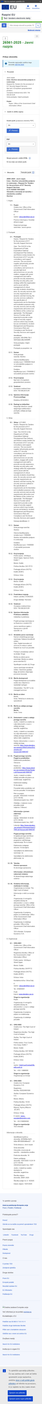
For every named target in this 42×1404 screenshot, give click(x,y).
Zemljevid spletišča (9, 1268)
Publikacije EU (7, 1294)
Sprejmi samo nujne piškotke (20, 1399)
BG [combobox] (9, 144)
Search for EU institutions (11, 1344)
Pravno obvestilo (8, 1245)
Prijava (28, 8)
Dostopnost (6, 1253)
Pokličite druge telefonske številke (14, 1325)
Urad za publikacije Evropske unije (15, 1205)
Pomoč (5, 1220)
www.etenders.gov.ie (26, 994)
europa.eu (27, 1312)
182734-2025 (19, 64)
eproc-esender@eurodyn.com (22, 1117)
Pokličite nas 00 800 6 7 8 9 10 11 (14, 1321)
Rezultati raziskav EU (10, 1286)
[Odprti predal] (5, 38)
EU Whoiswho (7, 1290)
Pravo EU (6, 1278)
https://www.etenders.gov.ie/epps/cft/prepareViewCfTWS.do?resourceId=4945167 (24, 827)
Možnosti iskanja (34, 30)
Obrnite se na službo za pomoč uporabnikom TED (20, 1224)
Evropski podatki (8, 1282)
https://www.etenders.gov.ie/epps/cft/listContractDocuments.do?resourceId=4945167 (24, 748)
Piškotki (5, 1249)
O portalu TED (7, 1264)
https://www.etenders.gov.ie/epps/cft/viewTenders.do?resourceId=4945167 (24, 770)
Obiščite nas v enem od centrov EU (15, 1333)
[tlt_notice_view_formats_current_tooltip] (33, 172)
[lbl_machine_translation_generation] (30, 158)
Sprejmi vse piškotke (17, 1393)
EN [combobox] (9, 125)
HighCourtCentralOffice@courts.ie (24, 1066)
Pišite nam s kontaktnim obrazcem (14, 1329)
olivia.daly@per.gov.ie (26, 217)
